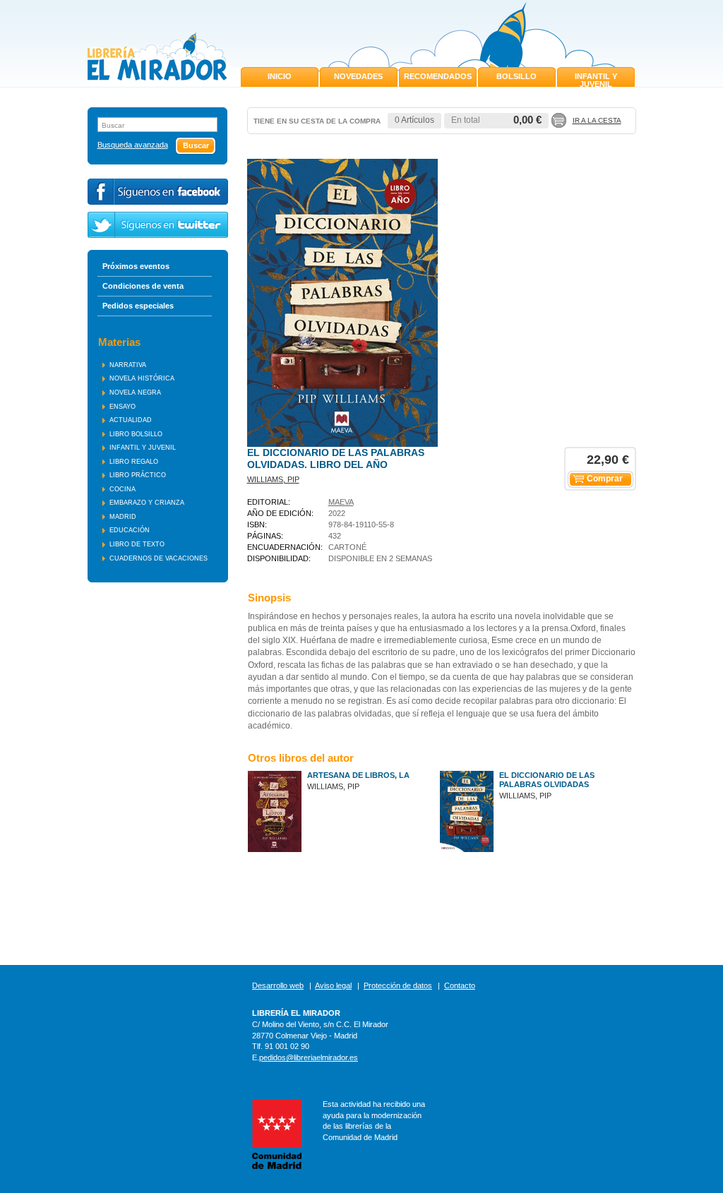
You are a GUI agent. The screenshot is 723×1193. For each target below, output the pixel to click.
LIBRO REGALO (133, 461)
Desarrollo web (278, 985)
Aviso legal (333, 985)
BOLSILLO (516, 76)
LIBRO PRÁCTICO (137, 475)
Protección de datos (398, 985)
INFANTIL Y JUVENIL (596, 80)
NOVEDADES (358, 76)
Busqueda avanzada (132, 145)
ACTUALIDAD (130, 420)
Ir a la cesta (597, 120)
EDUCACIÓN (129, 530)
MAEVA (341, 502)
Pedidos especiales (138, 305)
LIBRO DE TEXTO (137, 544)
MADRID (122, 516)
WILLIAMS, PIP (273, 479)
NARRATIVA (127, 364)
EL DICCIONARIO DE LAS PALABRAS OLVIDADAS (546, 780)
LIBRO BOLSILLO (135, 434)
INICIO (280, 76)
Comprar (605, 479)
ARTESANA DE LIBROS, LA (358, 775)
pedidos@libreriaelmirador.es (308, 1057)
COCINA (122, 489)
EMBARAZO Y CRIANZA (146, 502)
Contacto (459, 985)
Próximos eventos (135, 266)
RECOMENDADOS (438, 76)
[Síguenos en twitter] (158, 225)
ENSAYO (122, 406)
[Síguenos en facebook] (158, 192)
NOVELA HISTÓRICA (141, 378)
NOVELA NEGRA (135, 392)
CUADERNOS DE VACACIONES (158, 558)
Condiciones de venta (143, 286)
